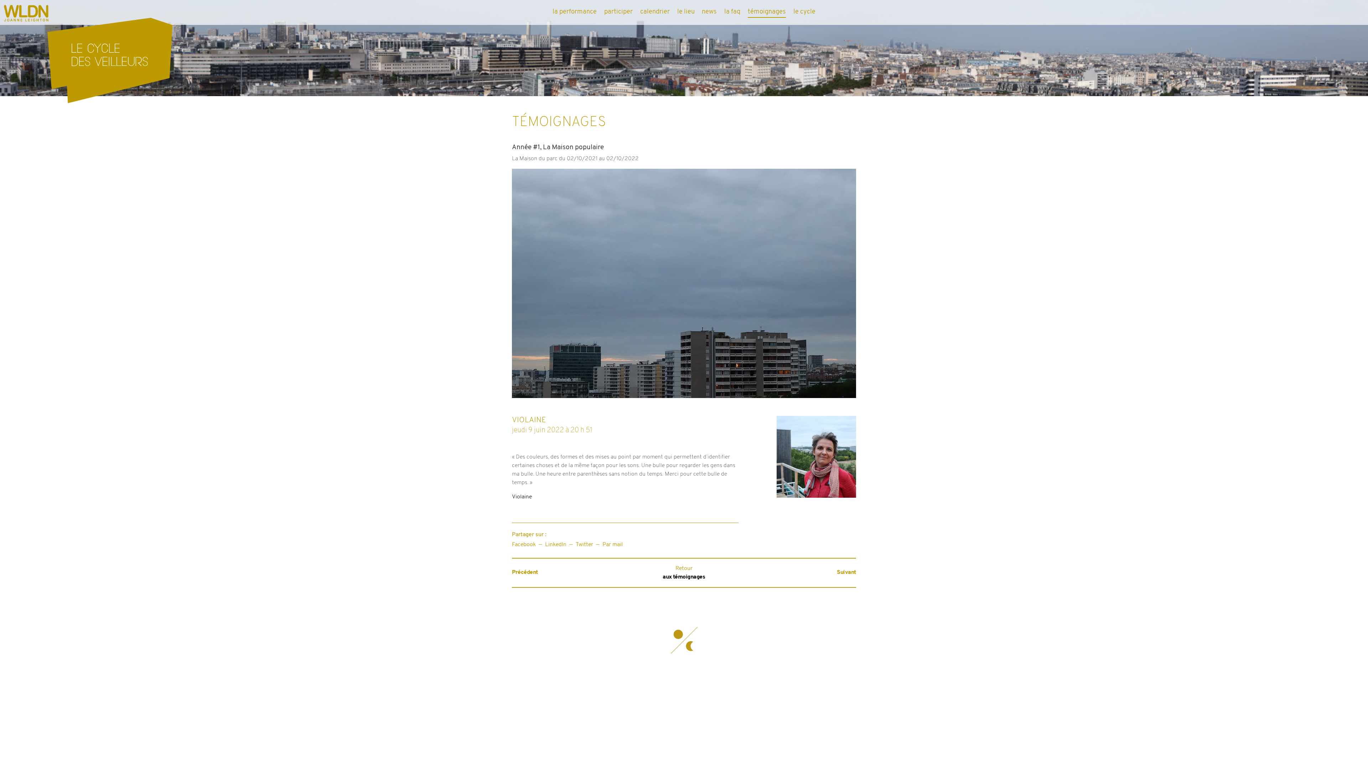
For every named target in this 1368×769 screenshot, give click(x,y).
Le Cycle (804, 12)
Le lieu (686, 12)
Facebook (524, 545)
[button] (684, 640)
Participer (618, 12)
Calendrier (655, 12)
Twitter (584, 545)
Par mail (612, 545)
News (709, 12)
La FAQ (732, 12)
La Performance (575, 12)
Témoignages (767, 12)
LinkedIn (555, 545)
